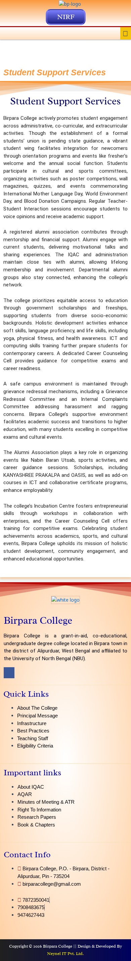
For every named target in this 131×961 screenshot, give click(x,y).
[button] (125, 33)
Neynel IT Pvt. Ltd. (65, 953)
